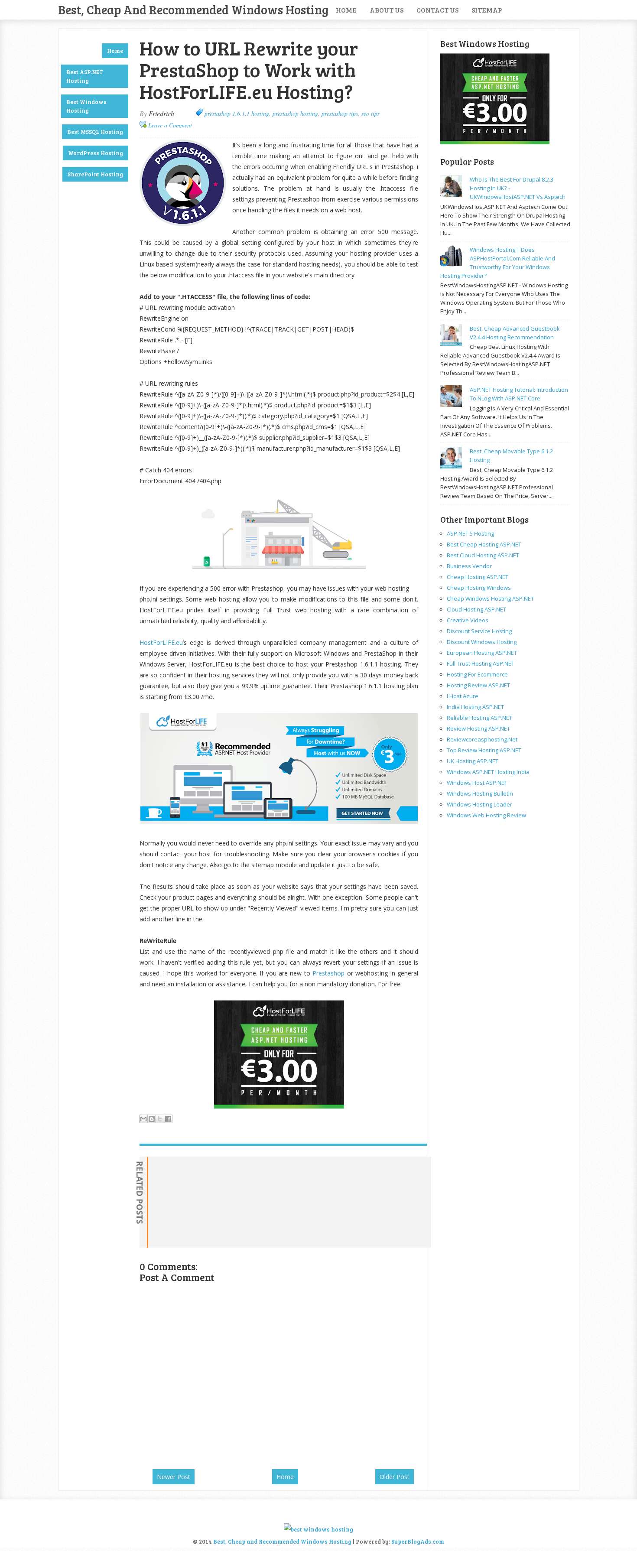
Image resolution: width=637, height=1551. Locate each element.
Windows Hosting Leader (479, 804)
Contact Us (437, 9)
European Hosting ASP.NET (482, 653)
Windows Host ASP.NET (477, 783)
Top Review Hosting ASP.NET (484, 750)
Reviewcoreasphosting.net (482, 739)
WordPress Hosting (95, 153)
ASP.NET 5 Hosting (470, 533)
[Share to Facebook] (168, 1119)
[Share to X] (160, 1119)
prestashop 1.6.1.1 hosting (237, 113)
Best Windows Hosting (86, 106)
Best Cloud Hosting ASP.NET (483, 555)
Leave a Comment (170, 125)
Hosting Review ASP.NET (478, 685)
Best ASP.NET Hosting (84, 76)
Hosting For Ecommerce (477, 674)
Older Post (395, 1477)
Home (346, 9)
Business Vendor (469, 566)
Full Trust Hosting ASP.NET (480, 663)
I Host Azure (462, 696)
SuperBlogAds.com (417, 1541)
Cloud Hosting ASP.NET (476, 609)
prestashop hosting (295, 113)
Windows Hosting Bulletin (480, 793)
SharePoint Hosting (95, 174)
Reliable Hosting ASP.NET (479, 718)
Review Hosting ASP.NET (478, 728)
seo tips (370, 113)
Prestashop (328, 973)
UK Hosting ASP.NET (472, 761)
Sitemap (486, 9)
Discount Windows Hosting (482, 642)
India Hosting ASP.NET (475, 707)
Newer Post (173, 1477)
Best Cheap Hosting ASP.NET (484, 544)
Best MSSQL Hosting (95, 132)
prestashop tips (340, 113)
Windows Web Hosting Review (486, 815)
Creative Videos (467, 620)
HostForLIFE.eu (161, 642)
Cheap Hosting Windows (479, 588)
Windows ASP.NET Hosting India (488, 772)
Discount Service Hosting (479, 631)
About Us (386, 9)
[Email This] (143, 1119)
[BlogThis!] (151, 1119)
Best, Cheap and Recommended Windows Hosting (193, 9)
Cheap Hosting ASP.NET (477, 577)
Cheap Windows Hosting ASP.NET (490, 598)
